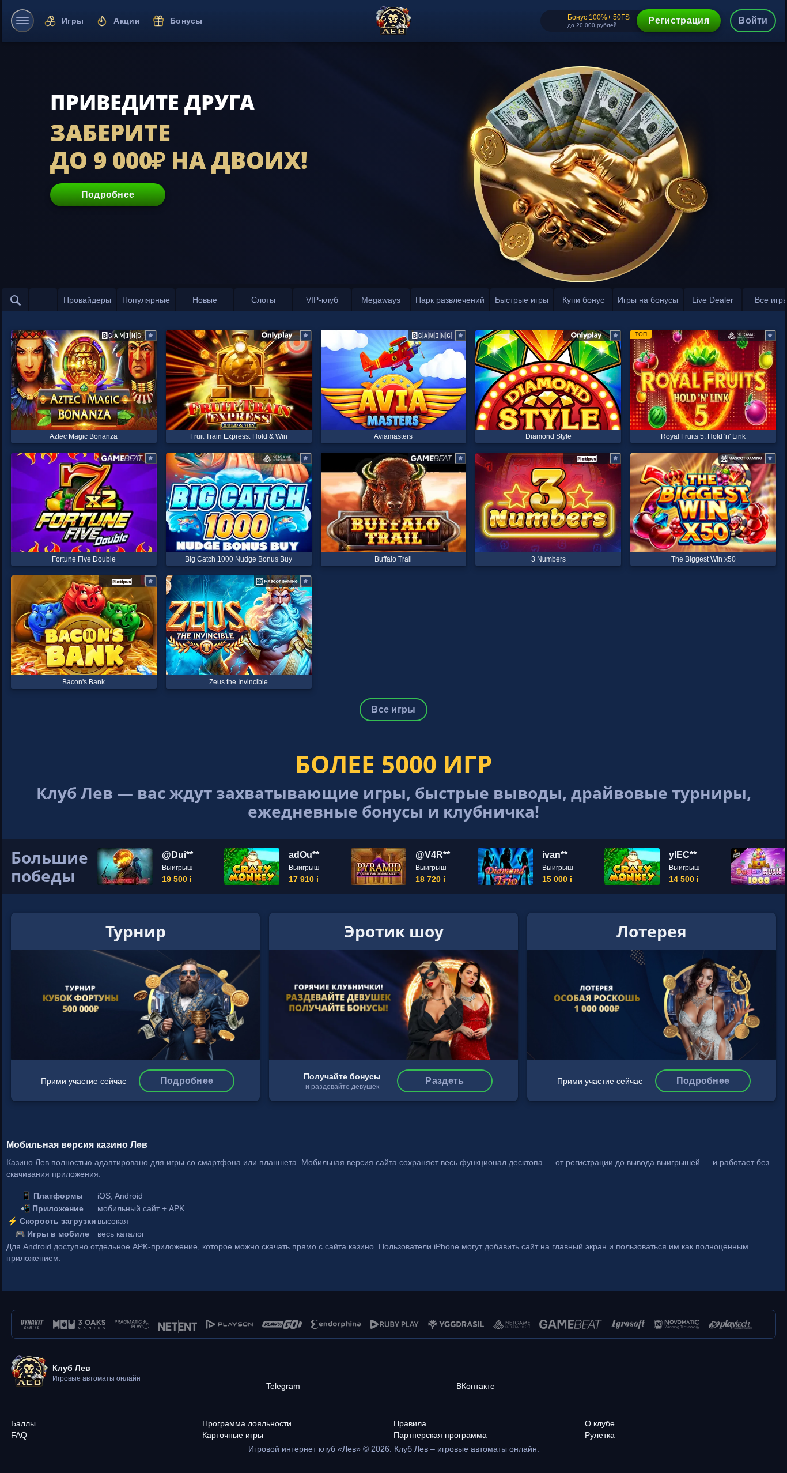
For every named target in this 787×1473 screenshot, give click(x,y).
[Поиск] (15, 299)
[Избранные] (43, 299)
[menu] (22, 20)
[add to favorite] (151, 335)
